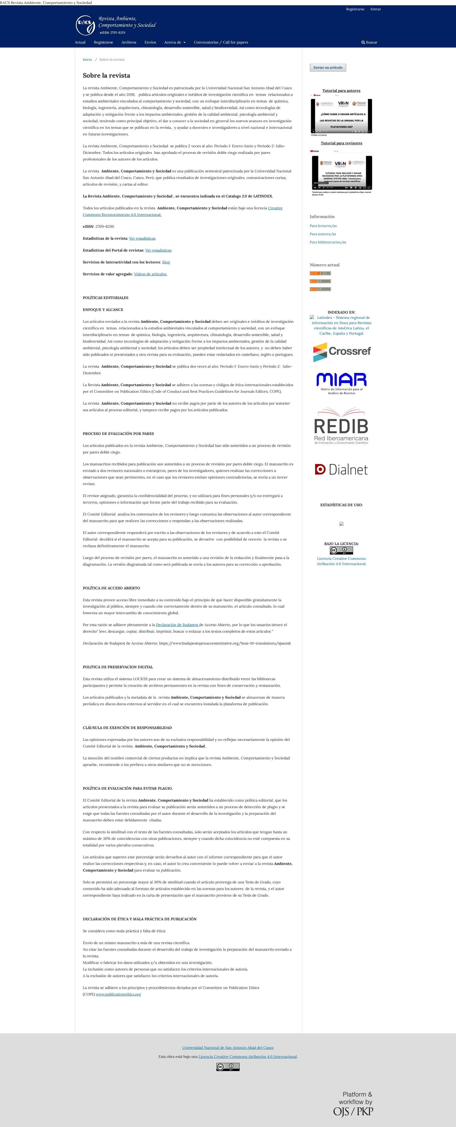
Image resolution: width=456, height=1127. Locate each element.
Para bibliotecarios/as (328, 242)
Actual (80, 42)
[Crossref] (341, 366)
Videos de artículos (150, 274)
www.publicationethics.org (118, 994)
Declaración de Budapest (177, 624)
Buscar (371, 42)
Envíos (150, 42)
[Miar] (341, 396)
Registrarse (103, 42)
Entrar (375, 9)
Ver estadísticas (142, 238)
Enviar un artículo (328, 67)
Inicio (87, 59)
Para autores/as (323, 234)
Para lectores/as (323, 226)
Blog (166, 262)
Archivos (129, 42)
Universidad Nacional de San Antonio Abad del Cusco (228, 1047)
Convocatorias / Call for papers (221, 42)
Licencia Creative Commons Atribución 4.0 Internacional (248, 1056)
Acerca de (173, 42)
